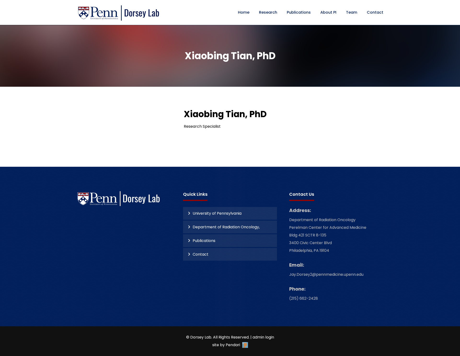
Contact (200, 254)
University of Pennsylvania (217, 213)
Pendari (233, 345)
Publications (204, 240)
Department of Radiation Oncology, (226, 227)
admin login (263, 337)
